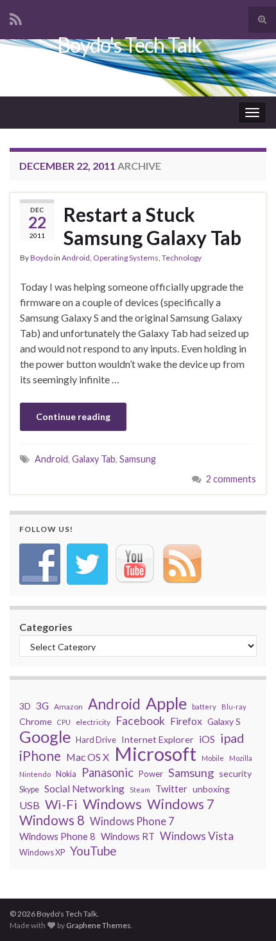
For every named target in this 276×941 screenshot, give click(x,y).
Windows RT (128, 836)
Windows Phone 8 (57, 836)
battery (204, 706)
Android (76, 257)
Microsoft (155, 754)
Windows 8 (52, 820)
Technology (182, 257)
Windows (112, 804)
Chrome (35, 721)
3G (42, 705)
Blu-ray (233, 706)
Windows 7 (180, 804)
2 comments (231, 478)
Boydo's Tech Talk (129, 44)
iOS (207, 739)
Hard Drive (96, 740)
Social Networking (84, 788)
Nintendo (35, 774)
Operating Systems (126, 257)
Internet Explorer (157, 739)
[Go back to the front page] (138, 67)
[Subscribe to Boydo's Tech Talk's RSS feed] (16, 17)
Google (45, 736)
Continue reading (73, 416)
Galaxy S (224, 721)
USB (29, 805)
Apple (166, 703)
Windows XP (42, 852)
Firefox (186, 721)
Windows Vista (197, 836)
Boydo (41, 257)
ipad (232, 738)
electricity (93, 722)
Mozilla (240, 758)
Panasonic (108, 772)
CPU (64, 722)
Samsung (137, 458)
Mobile (213, 758)
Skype (29, 789)
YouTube (93, 851)
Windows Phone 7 (132, 821)
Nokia (66, 774)
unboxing (211, 788)
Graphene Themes (98, 925)
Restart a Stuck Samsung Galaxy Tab (152, 226)
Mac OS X (87, 757)
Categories (46, 627)
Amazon (68, 706)
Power (151, 774)
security (235, 773)
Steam (140, 789)
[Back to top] (247, 864)
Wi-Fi (61, 804)
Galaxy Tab (94, 458)
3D (25, 705)
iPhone (40, 756)
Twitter (171, 788)
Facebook (140, 720)
